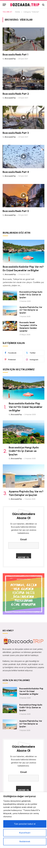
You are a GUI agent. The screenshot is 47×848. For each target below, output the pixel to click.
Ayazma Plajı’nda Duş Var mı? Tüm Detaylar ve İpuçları (30, 310)
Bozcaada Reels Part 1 (15, 54)
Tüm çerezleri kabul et (25, 824)
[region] (23, 820)
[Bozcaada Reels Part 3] (23, 117)
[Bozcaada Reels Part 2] (23, 78)
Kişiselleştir (24, 833)
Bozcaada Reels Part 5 (16, 211)
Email (23, 539)
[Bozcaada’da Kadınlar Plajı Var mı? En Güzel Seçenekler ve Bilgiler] (23, 251)
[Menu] (4, 5)
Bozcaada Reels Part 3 (16, 132)
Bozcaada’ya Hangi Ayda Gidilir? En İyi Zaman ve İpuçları (30, 295)
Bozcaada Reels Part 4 (16, 171)
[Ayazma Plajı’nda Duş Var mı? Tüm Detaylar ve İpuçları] (10, 311)
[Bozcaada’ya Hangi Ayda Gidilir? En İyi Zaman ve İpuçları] (10, 295)
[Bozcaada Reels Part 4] (23, 156)
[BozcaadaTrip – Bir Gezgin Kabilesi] (25, 5)
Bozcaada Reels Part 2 (16, 93)
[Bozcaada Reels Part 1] (23, 39)
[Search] (43, 5)
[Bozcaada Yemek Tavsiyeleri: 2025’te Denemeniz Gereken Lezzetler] (10, 326)
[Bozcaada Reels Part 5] (23, 195)
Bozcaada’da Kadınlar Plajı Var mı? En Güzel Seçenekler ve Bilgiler (25, 407)
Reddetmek (24, 841)
